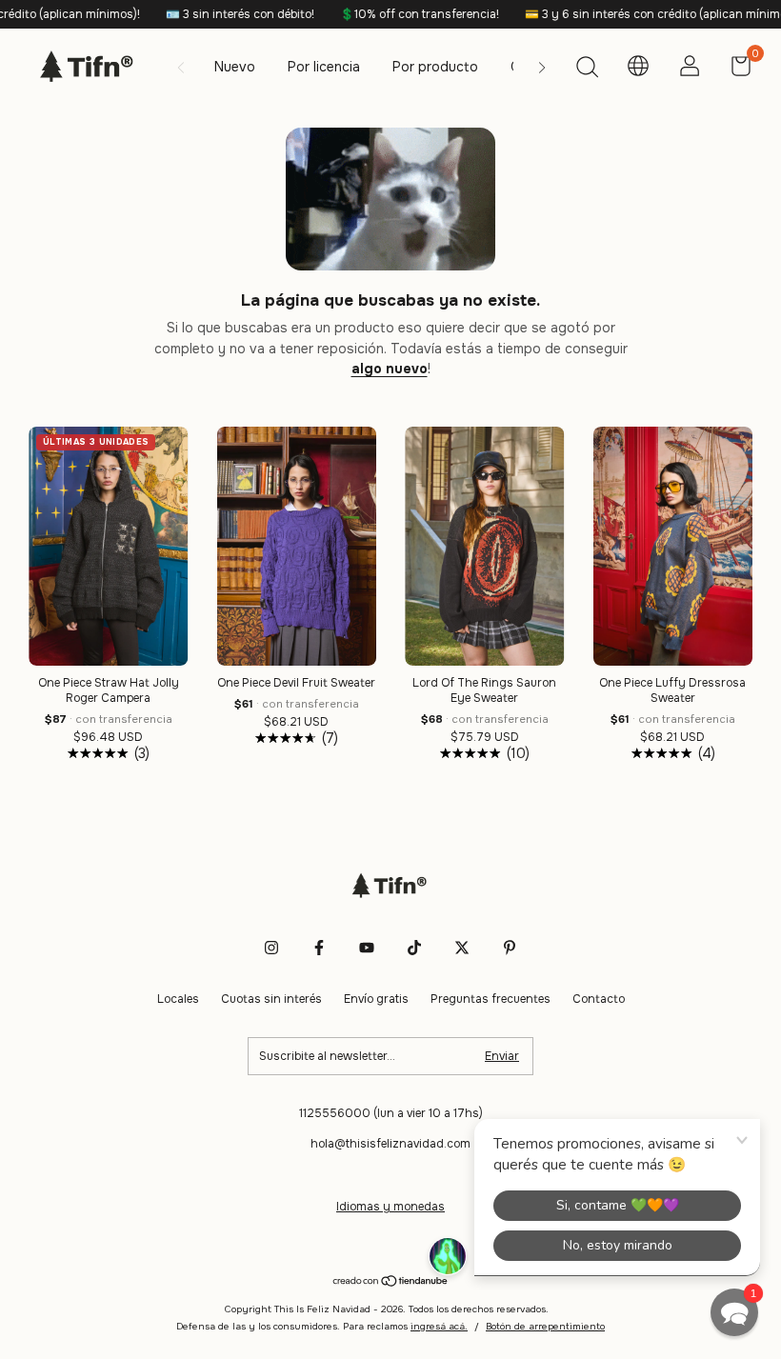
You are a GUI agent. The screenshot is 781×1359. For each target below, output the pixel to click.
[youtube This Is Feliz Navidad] (366, 947)
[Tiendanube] (391, 1282)
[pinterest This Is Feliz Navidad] (509, 947)
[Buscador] (586, 69)
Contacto (598, 999)
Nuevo (234, 66)
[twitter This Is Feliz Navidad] (462, 947)
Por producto (435, 66)
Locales (178, 999)
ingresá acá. (439, 1326)
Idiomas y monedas (390, 1206)
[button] (734, 1312)
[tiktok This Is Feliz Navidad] (414, 947)
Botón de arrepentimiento (545, 1326)
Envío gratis (376, 999)
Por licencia (324, 66)
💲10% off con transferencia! (386, 14)
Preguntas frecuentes (491, 999)
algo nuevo (389, 368)
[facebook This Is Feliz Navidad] (319, 947)
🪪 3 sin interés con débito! (206, 14)
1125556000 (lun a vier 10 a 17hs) (391, 1113)
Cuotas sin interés (271, 999)
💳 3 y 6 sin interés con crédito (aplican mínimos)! (629, 14)
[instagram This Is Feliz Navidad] (271, 947)
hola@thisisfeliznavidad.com (390, 1143)
